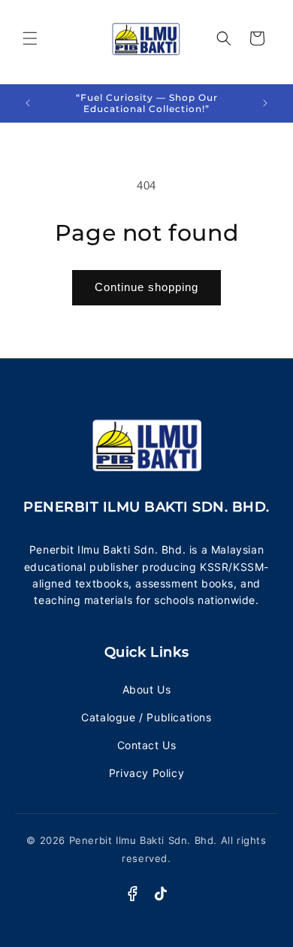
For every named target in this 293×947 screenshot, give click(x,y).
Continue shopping (146, 287)
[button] (30, 38)
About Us (146, 689)
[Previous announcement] (27, 103)
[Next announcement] (265, 103)
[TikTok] (161, 893)
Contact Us (147, 745)
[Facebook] (132, 893)
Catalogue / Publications (146, 717)
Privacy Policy (146, 772)
